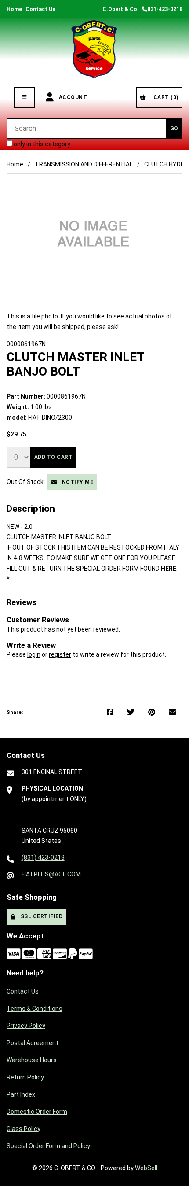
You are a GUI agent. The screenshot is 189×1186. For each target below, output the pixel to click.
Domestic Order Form (37, 1111)
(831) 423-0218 (43, 857)
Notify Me (76, 482)
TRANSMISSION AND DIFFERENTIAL (84, 164)
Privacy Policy (26, 1025)
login (33, 654)
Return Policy (25, 1077)
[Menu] (24, 97)
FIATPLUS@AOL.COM (51, 874)
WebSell (146, 1167)
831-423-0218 (164, 9)
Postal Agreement (32, 1042)
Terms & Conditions (34, 1008)
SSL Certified (40, 916)
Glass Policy (23, 1128)
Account (71, 97)
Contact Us (40, 9)
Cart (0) (164, 97)
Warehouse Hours (32, 1060)
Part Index (21, 1094)
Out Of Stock (26, 481)
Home (14, 9)
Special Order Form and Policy (48, 1145)
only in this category (41, 144)
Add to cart (53, 457)
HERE (168, 568)
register (60, 654)
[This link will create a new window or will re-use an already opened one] (110, 712)
